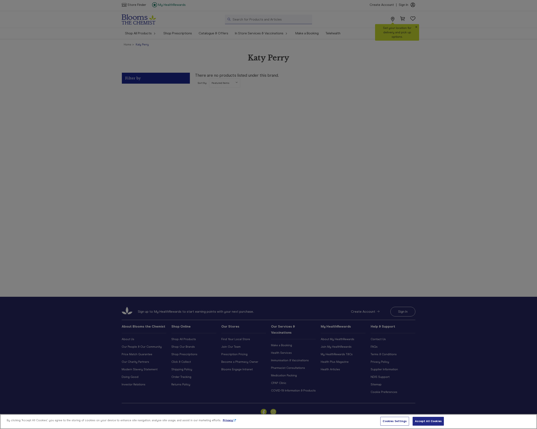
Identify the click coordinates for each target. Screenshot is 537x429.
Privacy (228, 420)
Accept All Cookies (428, 421)
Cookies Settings (395, 421)
